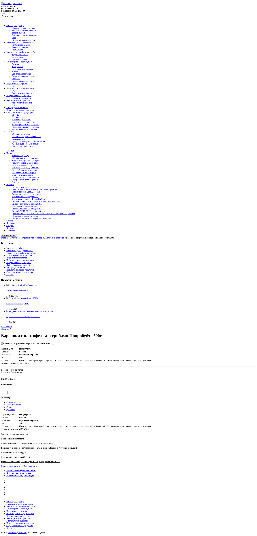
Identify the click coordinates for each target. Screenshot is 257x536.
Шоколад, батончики (21, 74)
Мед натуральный (20, 54)
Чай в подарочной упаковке (24, 129)
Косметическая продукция (24, 122)
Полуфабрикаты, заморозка (18, 95)
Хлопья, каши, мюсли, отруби (25, 144)
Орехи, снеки (18, 57)
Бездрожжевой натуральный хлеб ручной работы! (34, 189)
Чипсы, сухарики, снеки (23, 146)
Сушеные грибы (19, 59)
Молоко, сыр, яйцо (15, 25)
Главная (10, 151)
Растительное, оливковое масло (26, 136)
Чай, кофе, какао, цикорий (18, 100)
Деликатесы (17, 50)
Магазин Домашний (17, 532)
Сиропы (15, 115)
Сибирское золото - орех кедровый (28, 194)
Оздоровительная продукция (19, 112)
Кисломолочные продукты (24, 30)
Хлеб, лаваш (17, 66)
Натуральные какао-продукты (20, 110)
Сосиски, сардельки (21, 47)
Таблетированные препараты (25, 124)
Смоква (15, 64)
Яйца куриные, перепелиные (25, 40)
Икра (14, 86)
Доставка (10, 223)
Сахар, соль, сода (19, 139)
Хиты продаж (12, 228)
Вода (14, 91)
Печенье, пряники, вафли (23, 76)
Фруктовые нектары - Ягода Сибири (28, 199)
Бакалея (10, 132)
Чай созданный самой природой (26, 206)
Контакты (10, 230)
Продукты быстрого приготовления (28, 141)
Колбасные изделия (21, 45)
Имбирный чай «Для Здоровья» (26, 192)
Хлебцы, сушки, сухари (22, 69)
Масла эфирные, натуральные (25, 127)
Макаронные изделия (21, 134)
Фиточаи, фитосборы (21, 120)
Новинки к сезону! (20, 187)
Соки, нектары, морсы (22, 93)
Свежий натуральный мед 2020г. (27, 209)
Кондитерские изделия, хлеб (19, 62)
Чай (13, 105)
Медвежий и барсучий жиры (25, 216)
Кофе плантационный (22, 103)
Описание (11, 402)
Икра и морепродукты (16, 83)
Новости (10, 184)
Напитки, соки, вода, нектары (20, 88)
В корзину (6, 398)
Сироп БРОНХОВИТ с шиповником (28, 211)
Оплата (9, 221)
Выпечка (16, 78)
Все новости (6, 327)
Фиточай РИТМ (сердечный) (25, 196)
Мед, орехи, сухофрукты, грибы (21, 52)
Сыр (14, 37)
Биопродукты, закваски (17, 107)
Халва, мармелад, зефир (23, 81)
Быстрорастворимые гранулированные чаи (31, 218)
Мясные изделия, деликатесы (19, 42)
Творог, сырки (18, 33)
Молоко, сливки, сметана (23, 28)
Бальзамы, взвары (20, 117)
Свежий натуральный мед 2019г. (27, 204)
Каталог (10, 153)
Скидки (10, 225)
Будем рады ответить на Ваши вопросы (19, 466)
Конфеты (16, 71)
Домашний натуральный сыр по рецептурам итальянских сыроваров (43, 213)
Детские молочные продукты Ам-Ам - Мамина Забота (36, 201)
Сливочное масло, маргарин (25, 35)
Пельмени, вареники (21, 98)
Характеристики (14, 405)
